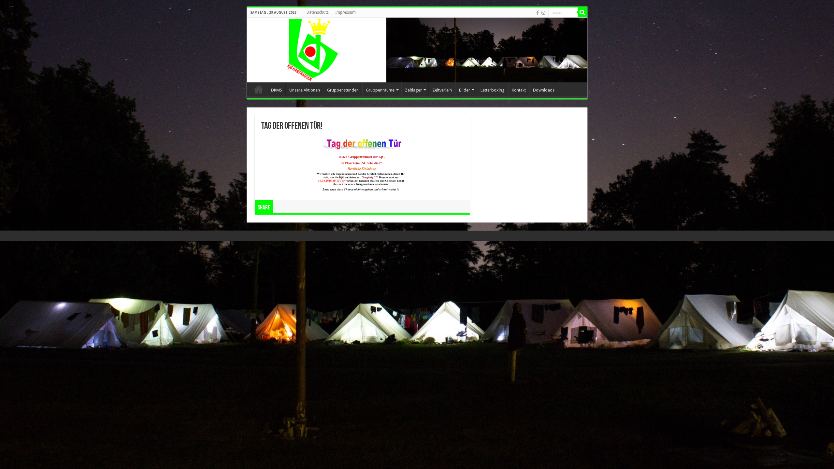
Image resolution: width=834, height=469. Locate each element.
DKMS (276, 90)
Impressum (345, 12)
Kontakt (519, 90)
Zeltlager (413, 90)
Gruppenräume (380, 90)
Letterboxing (493, 90)
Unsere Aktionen (304, 90)
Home (258, 89)
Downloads (543, 90)
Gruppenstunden (343, 90)
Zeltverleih (442, 90)
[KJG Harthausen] (417, 50)
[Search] (582, 12)
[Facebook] (537, 13)
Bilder (464, 90)
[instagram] (543, 13)
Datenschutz (318, 12)
